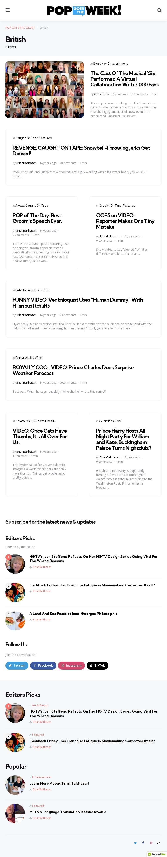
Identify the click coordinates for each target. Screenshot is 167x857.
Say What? (36, 357)
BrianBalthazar (26, 163)
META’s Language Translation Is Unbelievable (67, 812)
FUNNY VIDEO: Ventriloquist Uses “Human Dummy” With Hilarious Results (78, 302)
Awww (19, 205)
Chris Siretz (101, 94)
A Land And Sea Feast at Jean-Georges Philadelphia (73, 613)
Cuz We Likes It (44, 421)
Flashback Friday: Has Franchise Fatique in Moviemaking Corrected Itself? (92, 585)
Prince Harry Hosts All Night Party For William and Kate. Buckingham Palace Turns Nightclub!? (123, 439)
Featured (45, 138)
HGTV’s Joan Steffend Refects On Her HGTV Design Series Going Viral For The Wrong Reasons (93, 558)
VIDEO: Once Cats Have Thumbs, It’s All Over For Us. (40, 436)
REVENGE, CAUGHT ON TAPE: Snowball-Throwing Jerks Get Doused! (81, 150)
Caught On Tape (26, 138)
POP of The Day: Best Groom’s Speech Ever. (37, 218)
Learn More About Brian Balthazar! (59, 783)
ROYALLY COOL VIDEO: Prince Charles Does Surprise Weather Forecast (73, 370)
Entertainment (118, 63)
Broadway (100, 63)
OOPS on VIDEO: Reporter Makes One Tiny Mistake (125, 221)
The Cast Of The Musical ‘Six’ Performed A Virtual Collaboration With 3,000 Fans (124, 79)
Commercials (23, 421)
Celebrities (106, 421)
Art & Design (40, 705)
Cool (118, 421)
